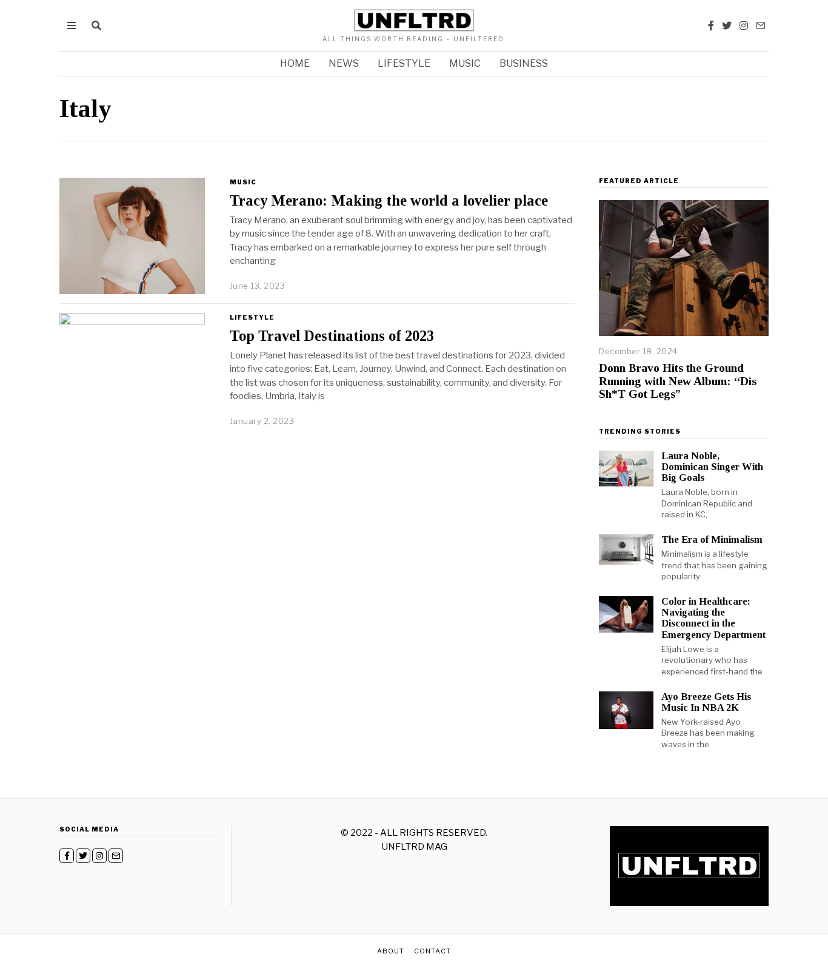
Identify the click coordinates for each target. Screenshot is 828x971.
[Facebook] (711, 25)
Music (465, 63)
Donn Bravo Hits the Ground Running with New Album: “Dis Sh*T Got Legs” (677, 380)
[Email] (761, 25)
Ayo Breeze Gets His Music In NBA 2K (706, 702)
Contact (432, 951)
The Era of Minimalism (712, 539)
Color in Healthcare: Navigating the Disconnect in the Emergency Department (713, 618)
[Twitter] (727, 25)
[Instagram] (743, 25)
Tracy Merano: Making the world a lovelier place (389, 200)
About (390, 951)
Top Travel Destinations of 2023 (332, 336)
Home (295, 63)
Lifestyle (404, 63)
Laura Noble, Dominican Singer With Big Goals (712, 466)
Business (523, 63)
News (344, 63)
